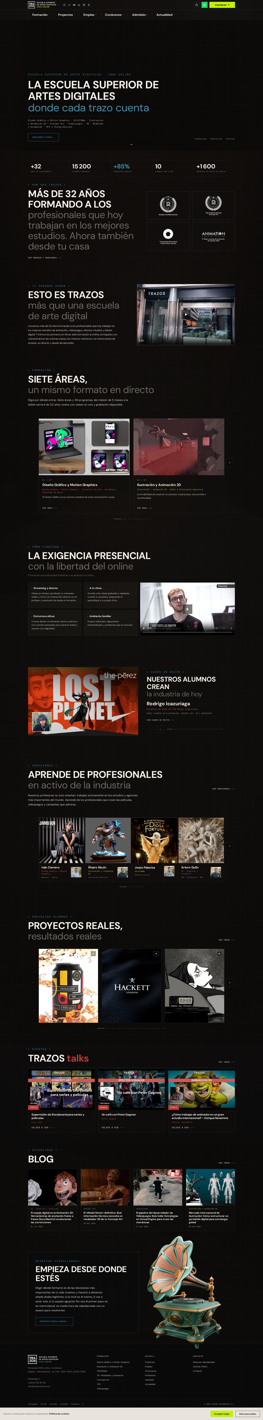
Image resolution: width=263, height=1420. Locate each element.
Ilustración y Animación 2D (110, 1366)
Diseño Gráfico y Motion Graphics (113, 1362)
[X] (89, 5)
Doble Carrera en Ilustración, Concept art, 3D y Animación (179, 713)
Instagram (33, 1404)
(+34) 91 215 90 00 (37, 1382)
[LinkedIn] (79, 5)
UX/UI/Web (102, 1371)
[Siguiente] (230, 463)
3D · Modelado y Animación (110, 1375)
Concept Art (103, 1379)
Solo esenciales (247, 1414)
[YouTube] (74, 5)
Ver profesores (221, 789)
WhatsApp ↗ (34, 1379)
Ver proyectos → (41, 137)
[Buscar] (197, 5)
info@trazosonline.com (39, 1386)
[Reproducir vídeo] (186, 314)
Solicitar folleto (200, 1366)
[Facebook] (84, 5)
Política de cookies (59, 1413)
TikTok (43, 1404)
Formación (39, 15)
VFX (99, 1384)
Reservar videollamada (204, 1362)
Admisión (139, 15)
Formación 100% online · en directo (45, 1368)
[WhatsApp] (205, 5)
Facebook (75, 1404)
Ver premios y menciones (42, 258)
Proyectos (65, 15)
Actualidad (164, 15)
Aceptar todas (221, 1414)
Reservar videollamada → (54, 1321)
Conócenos (113, 15)
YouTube (53, 1404)
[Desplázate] (131, 145)
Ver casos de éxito (158, 720)
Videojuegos (103, 1388)
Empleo (88, 15)
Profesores (150, 1375)
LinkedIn (64, 1404)
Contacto (220, 5)
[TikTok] (69, 5)
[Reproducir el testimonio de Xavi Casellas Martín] (187, 609)
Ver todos (224, 940)
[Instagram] (64, 5)
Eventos (230, 139)
